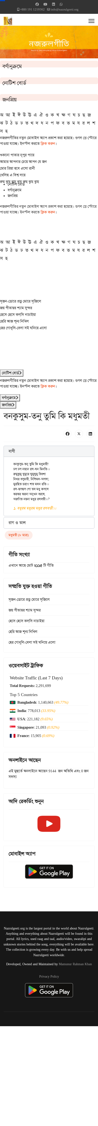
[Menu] (91, 21)
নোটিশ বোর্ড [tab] (16, 184)
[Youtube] (45, 4)
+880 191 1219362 (32, 9)
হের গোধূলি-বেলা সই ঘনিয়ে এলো (23, 327)
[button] (49, 451)
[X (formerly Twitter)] (79, 434)
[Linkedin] (53, 4)
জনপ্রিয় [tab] (13, 195)
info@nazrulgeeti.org (64, 9)
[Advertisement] (49, 1075)
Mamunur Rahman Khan (75, 964)
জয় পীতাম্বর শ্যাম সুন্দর (16, 307)
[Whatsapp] (61, 4)
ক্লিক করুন (48, 143)
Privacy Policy (49, 976)
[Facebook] (37, 4)
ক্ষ (63, 115)
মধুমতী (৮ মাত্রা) (19, 535)
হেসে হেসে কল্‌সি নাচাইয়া (18, 314)
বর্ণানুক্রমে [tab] (14, 189)
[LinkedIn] (90, 434)
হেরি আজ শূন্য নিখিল (14, 321)
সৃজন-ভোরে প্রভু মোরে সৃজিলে (20, 301)
